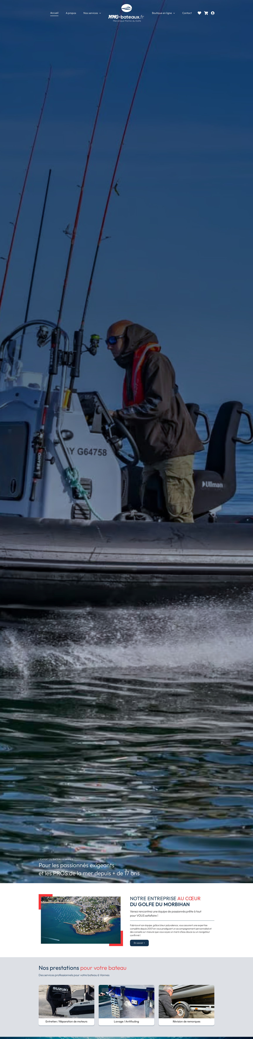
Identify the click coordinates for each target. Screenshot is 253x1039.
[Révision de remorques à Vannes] (186, 986)
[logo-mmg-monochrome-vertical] (126, 4)
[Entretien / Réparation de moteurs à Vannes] (66, 986)
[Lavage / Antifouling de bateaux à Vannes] (126, 986)
